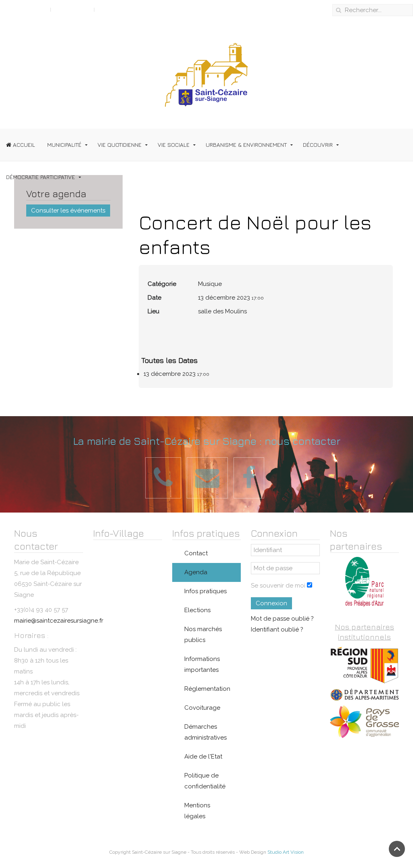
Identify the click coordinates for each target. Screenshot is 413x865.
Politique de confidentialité (204, 781)
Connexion (271, 603)
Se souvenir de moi (278, 585)
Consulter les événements (68, 210)
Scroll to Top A (25, 9)
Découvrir (318, 144)
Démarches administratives (205, 732)
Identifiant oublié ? (277, 629)
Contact (196, 553)
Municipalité (64, 144)
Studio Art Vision (285, 852)
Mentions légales (197, 811)
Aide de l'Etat (203, 756)
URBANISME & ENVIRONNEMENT (246, 144)
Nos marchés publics (203, 634)
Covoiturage (202, 707)
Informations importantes (202, 664)
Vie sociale (174, 144)
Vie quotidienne (120, 144)
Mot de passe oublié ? (282, 618)
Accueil (23, 144)
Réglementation (207, 688)
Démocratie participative (40, 176)
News (106, 9)
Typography (72, 9)
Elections (197, 610)
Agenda (195, 572)
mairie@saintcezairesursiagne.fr (58, 620)
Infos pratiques (205, 591)
